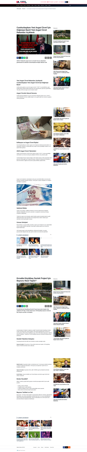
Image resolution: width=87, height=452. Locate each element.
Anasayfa (19, 8)
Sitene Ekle (52, 447)
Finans (46, 5)
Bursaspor (28, 5)
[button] (46, 58)
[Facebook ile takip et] (65, 2)
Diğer (32, 5)
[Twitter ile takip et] (67, 2)
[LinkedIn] (22, 58)
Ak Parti (17, 5)
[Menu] (70, 5)
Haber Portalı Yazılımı (21, 450)
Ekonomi (42, 5)
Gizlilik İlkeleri (47, 447)
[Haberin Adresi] (22, 1)
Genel (49, 5)
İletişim (42, 447)
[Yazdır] (27, 58)
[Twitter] (20, 58)
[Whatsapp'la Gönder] (24, 58)
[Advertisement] (43, 18)
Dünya (35, 5)
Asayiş (21, 5)
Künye (39, 447)
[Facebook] (18, 58)
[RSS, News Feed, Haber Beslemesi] (69, 447)
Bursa (25, 5)
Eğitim (39, 5)
